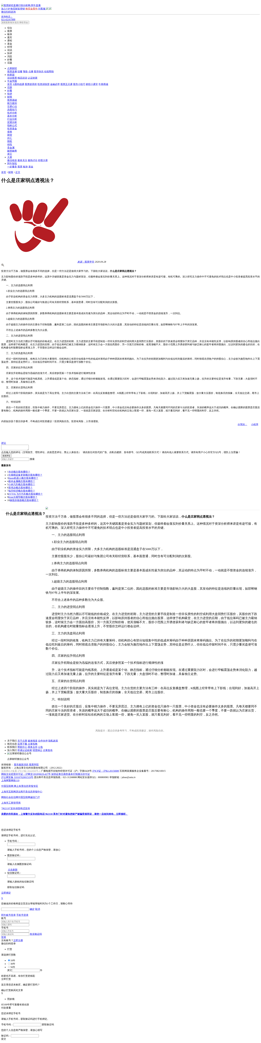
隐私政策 (53, 740)
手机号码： (7, 1024)
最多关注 (22, 160)
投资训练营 (43, 84)
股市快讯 (39, 71)
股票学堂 (85, 262)
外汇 (9, 138)
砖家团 (10, 74)
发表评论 (6, 456)
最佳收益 (12, 160)
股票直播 (12, 71)
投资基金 (12, 128)
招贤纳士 (37, 750)
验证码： (6, 1035)
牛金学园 (12, 81)
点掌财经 (12, 68)
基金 (30, 166)
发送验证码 (36, 934)
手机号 (4, 927)
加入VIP (5, 8)
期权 (9, 141)
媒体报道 (32, 740)
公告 (40, 747)
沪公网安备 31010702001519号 (17, 777)
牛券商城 (103, 84)
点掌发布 (48, 750)
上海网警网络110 (10, 780)
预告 (25, 71)
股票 (20, 166)
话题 (9, 87)
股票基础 (12, 100)
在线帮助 (49, 71)
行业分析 (12, 119)
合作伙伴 (43, 740)
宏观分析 (12, 122)
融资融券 (12, 151)
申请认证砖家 (25, 750)
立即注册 (18, 940)
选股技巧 (12, 109)
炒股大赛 (43, 160)
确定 (32, 909)
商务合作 (32, 747)
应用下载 (22, 744)
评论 (3, 443)
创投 (9, 144)
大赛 (9, 157)
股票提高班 (31, 84)
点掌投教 (32, 744)
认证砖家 (32, 78)
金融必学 (55, 84)
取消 (37, 909)
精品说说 (22, 78)
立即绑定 (6, 893)
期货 (9, 135)
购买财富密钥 (17, 8)
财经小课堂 (92, 84)
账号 (3, 918)
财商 (9, 97)
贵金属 (10, 147)
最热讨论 (32, 160)
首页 (9, 84)
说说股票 (12, 78)
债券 (9, 131)
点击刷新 (13, 869)
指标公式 (12, 125)
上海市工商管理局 (11, 803)
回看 (20, 71)
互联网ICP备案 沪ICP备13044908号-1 (20, 771)
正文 (17, 172)
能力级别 (12, 103)
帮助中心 (22, 747)
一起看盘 (12, 166)
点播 (30, 71)
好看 (9, 90)
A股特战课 (18, 84)
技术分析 (12, 112)
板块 (25, 166)
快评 (9, 93)
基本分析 (12, 116)
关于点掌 (22, 740)
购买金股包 (32, 8)
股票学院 (34, 764)
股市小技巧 (79, 84)
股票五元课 (66, 84)
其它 (9, 154)
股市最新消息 (21, 764)
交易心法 (12, 106)
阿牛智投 (12, 163)
